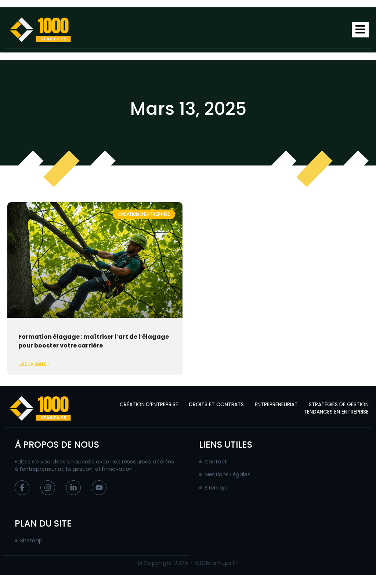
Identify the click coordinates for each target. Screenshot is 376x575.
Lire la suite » (34, 364)
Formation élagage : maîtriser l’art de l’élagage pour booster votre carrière (93, 341)
